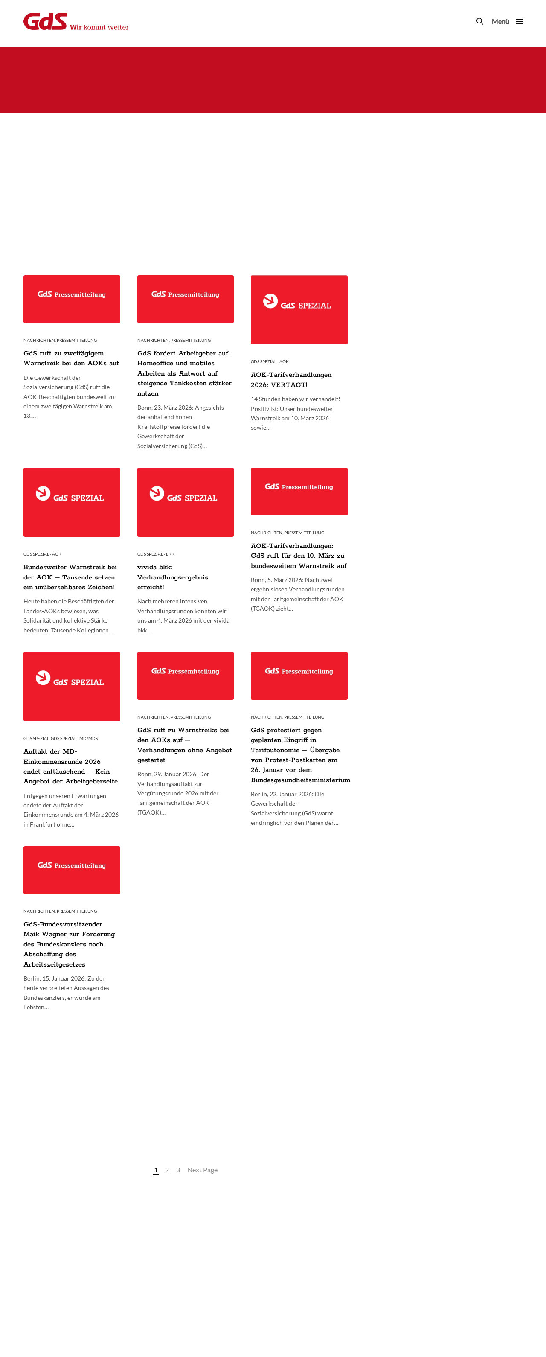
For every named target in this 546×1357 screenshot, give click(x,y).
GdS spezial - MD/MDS (74, 738)
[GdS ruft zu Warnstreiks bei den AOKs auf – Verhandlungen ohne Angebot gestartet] (185, 676)
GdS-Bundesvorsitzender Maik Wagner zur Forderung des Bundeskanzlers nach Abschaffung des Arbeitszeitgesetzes (69, 944)
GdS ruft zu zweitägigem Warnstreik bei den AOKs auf (71, 358)
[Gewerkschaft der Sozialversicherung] (75, 21)
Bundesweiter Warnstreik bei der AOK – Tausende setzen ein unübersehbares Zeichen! (70, 577)
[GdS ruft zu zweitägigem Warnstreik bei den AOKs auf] (71, 299)
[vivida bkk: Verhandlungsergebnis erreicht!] (185, 502)
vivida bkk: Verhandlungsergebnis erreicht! (172, 577)
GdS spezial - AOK (270, 361)
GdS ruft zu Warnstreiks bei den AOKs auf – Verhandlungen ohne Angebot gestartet (184, 745)
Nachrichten (39, 340)
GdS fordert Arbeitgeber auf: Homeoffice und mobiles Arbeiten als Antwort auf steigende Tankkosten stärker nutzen (184, 373)
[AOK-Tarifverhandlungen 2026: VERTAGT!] (299, 309)
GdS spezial (36, 738)
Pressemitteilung (77, 340)
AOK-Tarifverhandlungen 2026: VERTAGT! (291, 379)
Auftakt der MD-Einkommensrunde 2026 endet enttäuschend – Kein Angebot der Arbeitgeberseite (70, 766)
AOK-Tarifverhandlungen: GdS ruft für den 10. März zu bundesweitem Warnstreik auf (299, 556)
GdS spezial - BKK (155, 553)
